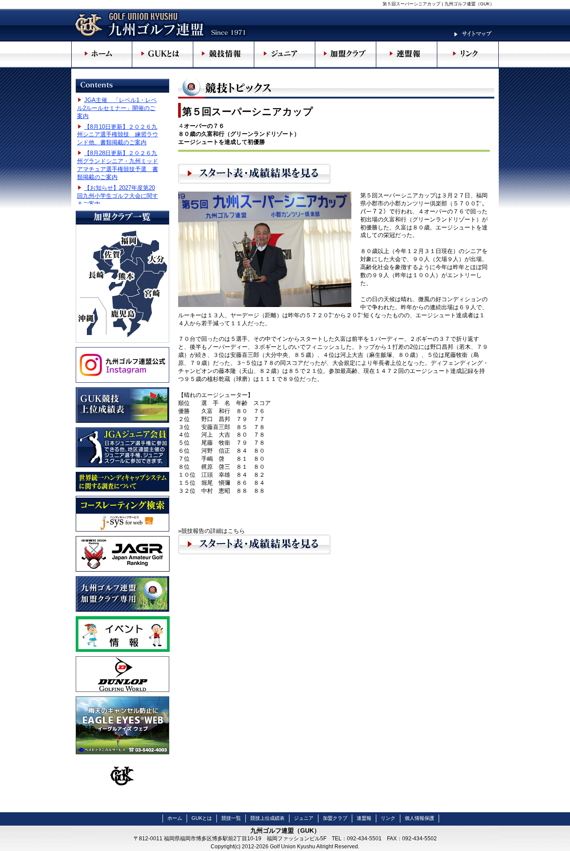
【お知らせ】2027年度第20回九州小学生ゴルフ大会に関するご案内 (117, 195)
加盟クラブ (335, 818)
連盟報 (364, 818)
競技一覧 (231, 818)
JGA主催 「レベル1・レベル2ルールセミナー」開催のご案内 (117, 108)
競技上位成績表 (267, 818)
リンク (388, 818)
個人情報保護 (419, 818)
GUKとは (201, 818)
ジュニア (304, 818)
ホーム (174, 818)
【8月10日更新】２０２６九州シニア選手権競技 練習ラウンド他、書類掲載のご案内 (117, 134)
